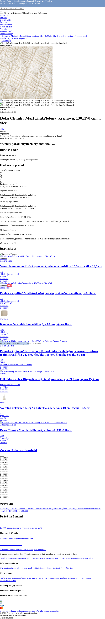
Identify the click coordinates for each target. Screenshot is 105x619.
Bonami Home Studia (49, 568)
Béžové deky (47, 509)
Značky (21, 578)
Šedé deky (67, 509)
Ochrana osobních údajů (26, 611)
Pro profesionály (51, 578)
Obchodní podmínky (8, 611)
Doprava (14, 568)
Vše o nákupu (5, 568)
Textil (15, 38)
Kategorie (9, 38)
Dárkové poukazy (31, 578)
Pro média (62, 578)
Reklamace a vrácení (26, 568)
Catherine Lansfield (34, 509)
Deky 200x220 (22, 511)
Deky (24, 38)
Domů (2, 38)
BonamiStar (11, 581)
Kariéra (42, 578)
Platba (37, 568)
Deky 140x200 (10, 511)
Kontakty (9, 578)
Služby (3, 578)
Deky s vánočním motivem (82, 509)
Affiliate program (73, 578)
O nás (15, 578)
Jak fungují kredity (65, 568)
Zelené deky (58, 509)
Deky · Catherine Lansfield (15, 509)
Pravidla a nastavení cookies (47, 611)
